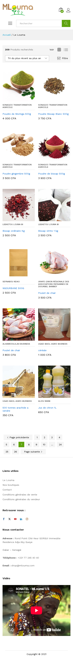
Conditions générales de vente (20, 494)
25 (7, 451)
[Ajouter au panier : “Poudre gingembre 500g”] (15, 159)
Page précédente (19, 437)
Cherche (66, 23)
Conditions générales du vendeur (21, 499)
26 (15, 451)
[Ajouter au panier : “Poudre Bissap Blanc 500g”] (50, 100)
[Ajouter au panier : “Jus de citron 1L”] (50, 396)
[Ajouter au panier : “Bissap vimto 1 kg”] (50, 219)
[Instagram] (27, 519)
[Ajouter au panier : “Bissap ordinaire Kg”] (15, 219)
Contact (7, 489)
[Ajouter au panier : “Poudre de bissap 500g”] (50, 159)
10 (44, 444)
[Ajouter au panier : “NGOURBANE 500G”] (15, 276)
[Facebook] (4, 519)
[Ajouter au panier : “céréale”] (50, 338)
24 (60, 444)
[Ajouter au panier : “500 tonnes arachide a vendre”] (15, 396)
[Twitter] (9, 519)
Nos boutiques (11, 485)
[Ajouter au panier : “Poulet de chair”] (50, 276)
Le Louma (8, 480)
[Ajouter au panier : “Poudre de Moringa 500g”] (15, 100)
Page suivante (32, 451)
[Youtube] (15, 519)
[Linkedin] (21, 519)
